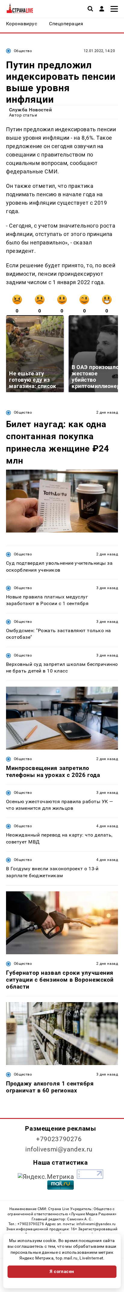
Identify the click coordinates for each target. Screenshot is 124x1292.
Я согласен (62, 1271)
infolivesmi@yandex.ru (59, 1149)
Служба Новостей (30, 110)
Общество (23, 51)
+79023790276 (59, 1139)
